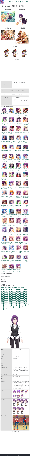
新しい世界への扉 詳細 (11, 261)
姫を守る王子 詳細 (4, 123)
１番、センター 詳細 (18, 178)
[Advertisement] (15, 70)
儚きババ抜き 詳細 (25, 151)
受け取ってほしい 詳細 (25, 142)
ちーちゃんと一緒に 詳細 (4, 178)
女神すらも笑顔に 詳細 (18, 206)
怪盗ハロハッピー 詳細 (25, 114)
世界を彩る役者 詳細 (18, 114)
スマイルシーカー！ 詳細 (11, 160)
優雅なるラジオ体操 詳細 (4, 215)
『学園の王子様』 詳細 (4, 224)
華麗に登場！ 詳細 (25, 160)
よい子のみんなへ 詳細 (25, 169)
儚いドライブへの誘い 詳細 (18, 270)
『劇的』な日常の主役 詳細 (18, 197)
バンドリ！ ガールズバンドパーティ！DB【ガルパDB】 (12, 455)
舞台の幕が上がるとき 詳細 (25, 233)
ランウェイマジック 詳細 (18, 252)
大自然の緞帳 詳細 (11, 252)
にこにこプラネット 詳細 (11, 178)
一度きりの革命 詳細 (4, 270)
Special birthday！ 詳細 (11, 206)
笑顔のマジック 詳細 (11, 133)
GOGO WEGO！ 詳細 (18, 151)
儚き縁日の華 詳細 (4, 261)
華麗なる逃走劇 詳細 (4, 206)
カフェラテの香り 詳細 (18, 142)
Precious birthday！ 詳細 (11, 224)
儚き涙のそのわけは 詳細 (25, 178)
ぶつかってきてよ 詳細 (25, 243)
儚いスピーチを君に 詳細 (11, 243)
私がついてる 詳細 (11, 142)
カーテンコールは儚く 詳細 (18, 233)
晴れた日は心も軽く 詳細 (4, 243)
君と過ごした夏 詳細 (11, 233)
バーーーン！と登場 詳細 (25, 123)
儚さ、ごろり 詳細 (18, 215)
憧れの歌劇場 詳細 (25, 215)
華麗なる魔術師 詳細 (11, 215)
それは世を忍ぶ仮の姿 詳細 (25, 197)
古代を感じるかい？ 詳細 (11, 197)
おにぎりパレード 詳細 (25, 224)
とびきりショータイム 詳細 (4, 160)
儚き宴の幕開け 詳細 (18, 261)
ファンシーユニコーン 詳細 (25, 261)
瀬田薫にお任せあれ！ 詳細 (11, 270)
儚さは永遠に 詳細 (18, 169)
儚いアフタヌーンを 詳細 (11, 169)
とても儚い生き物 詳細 (4, 133)
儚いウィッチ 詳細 (11, 188)
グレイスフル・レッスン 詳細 (4, 188)
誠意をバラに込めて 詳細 (18, 243)
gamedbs (26, 455)
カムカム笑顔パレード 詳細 (25, 206)
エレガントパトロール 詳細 (18, 160)
